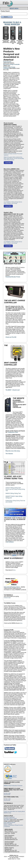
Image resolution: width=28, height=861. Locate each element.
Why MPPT (7, 819)
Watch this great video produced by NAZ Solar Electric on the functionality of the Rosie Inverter (14, 158)
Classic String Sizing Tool (13, 488)
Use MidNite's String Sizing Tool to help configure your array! (13, 202)
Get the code (7, 793)
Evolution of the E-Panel (10, 818)
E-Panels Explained (9, 817)
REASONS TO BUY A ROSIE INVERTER (12, 23)
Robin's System (8, 823)
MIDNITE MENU (14, 8)
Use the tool (7, 794)
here (14, 570)
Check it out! (7, 597)
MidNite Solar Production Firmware (13, 785)
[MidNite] (9, 750)
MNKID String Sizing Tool (13, 493)
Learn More (8, 162)
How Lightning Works (9, 822)
